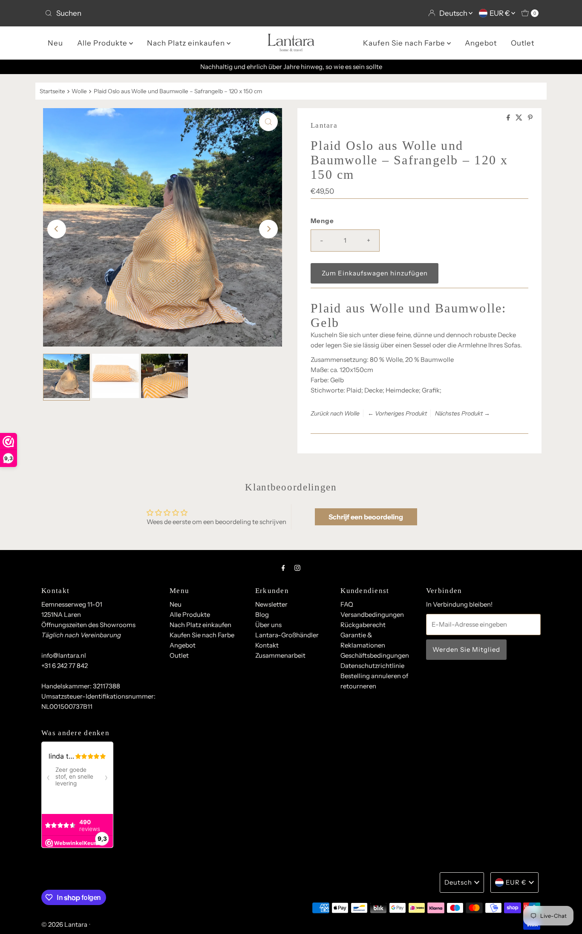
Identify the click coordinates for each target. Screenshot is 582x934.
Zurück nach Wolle (335, 413)
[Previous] (56, 229)
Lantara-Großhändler (287, 635)
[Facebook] (283, 568)
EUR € (500, 13)
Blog (262, 614)
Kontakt (267, 645)
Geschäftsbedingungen (374, 655)
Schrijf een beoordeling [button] (365, 517)
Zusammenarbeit (280, 655)
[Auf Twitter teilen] (520, 118)
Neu (55, 43)
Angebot (481, 43)
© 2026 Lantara (64, 924)
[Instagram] (297, 568)
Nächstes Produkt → (462, 413)
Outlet (522, 43)
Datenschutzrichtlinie (372, 666)
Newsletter (271, 604)
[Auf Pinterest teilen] (530, 118)
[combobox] (164, 13)
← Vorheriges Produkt (397, 413)
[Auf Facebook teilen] (509, 118)
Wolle (79, 91)
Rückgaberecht (363, 625)
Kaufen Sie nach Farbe (405, 43)
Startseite (52, 91)
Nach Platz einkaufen (187, 43)
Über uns (268, 625)
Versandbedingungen (372, 614)
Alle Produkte (103, 43)
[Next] (268, 229)
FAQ (346, 604)
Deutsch (454, 13)
